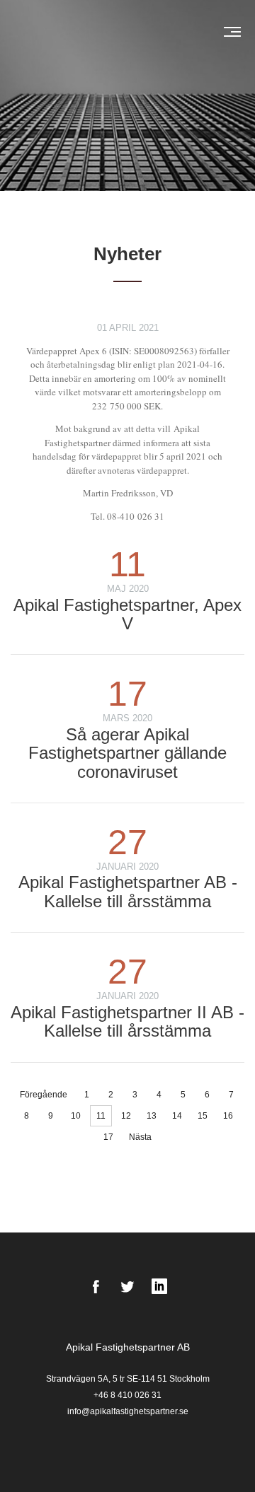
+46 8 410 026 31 (128, 1395)
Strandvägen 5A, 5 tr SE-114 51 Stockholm (128, 1379)
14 (177, 1116)
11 (101, 1116)
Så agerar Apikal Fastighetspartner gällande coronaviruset (127, 753)
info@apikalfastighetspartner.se (127, 1411)
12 (126, 1116)
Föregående (43, 1095)
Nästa (140, 1137)
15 (203, 1116)
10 (76, 1116)
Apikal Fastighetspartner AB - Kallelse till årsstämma (127, 891)
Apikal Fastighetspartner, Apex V (127, 614)
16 (228, 1116)
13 (152, 1116)
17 (108, 1137)
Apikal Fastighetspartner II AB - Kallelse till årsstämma (127, 1021)
